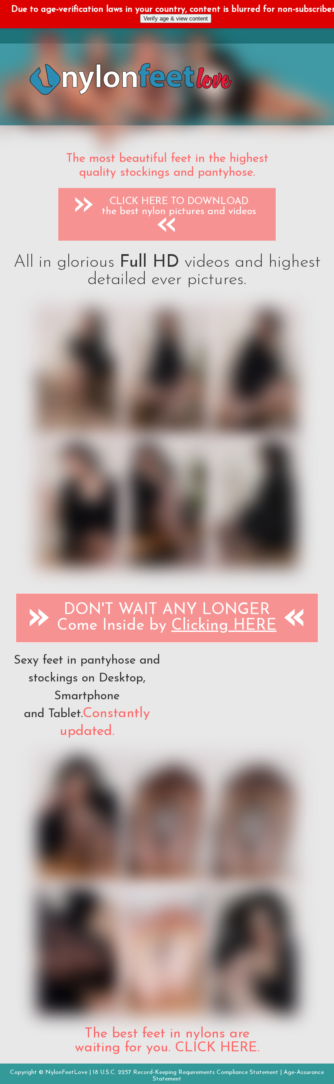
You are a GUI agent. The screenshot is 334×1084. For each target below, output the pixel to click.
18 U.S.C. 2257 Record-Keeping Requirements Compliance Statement (185, 1072)
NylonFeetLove (66, 1072)
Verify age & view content (176, 18)
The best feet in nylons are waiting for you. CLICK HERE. (167, 1041)
